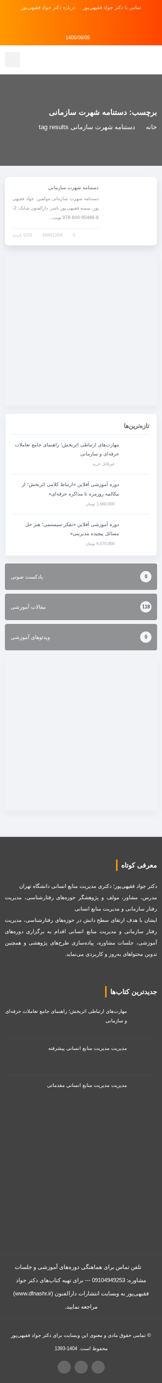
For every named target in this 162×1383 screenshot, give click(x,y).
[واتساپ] (81, 22)
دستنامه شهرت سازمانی (73, 187)
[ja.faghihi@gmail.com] (70, 22)
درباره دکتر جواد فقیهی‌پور (48, 7)
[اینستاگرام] (91, 22)
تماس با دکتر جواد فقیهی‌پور (112, 7)
